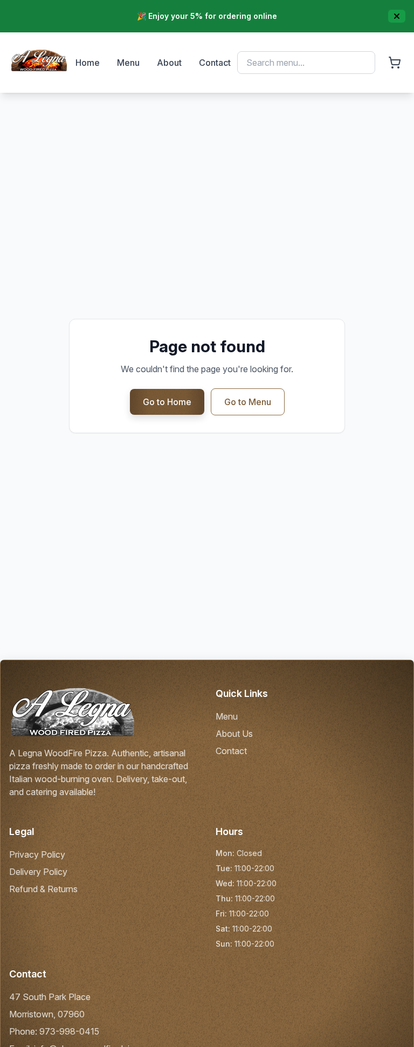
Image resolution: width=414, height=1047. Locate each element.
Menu (128, 62)
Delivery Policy (38, 871)
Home (87, 62)
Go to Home (167, 401)
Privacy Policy (37, 854)
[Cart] (394, 62)
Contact (215, 62)
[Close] (396, 16)
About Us (234, 733)
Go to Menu (247, 401)
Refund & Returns (43, 889)
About (169, 62)
